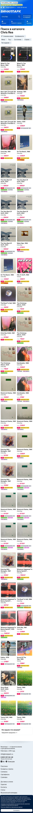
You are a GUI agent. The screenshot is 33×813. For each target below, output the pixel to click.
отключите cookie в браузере (8, 801)
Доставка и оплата (7, 781)
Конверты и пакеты (7, 769)
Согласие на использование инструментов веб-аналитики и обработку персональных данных (15, 804)
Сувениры (4, 777)
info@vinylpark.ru (11, 7)
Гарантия (4, 784)
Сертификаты (5, 774)
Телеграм (11, 761)
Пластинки (4, 766)
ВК (4, 761)
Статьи (3, 790)
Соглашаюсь (16, 810)
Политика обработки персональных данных (12, 807)
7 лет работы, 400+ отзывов (9, 2)
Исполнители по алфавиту (27, 16)
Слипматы (4, 772)
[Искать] (19, 16)
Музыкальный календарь (9, 792)
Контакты (4, 787)
